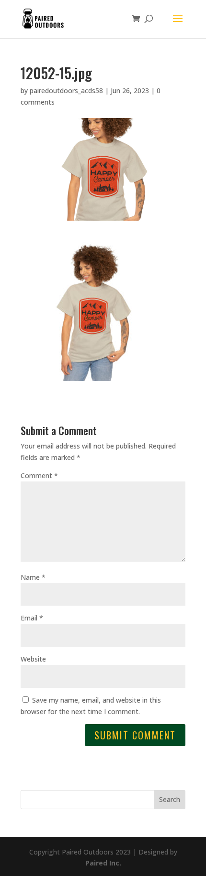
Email (32, 617)
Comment (39, 475)
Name (33, 577)
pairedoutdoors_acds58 (66, 90)
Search (169, 799)
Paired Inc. (103, 862)
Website (33, 658)
